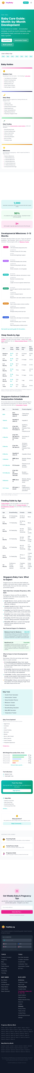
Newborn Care (7, 74)
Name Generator (5, 991)
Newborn (3, 1046)
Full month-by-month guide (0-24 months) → (13, 329)
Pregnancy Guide (22, 982)
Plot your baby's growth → (17, 765)
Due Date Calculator (23, 957)
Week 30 (13, 1035)
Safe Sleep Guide (8, 104)
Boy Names (4, 980)
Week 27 (27, 1033)
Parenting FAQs (22, 986)
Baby (2, 961)
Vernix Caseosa (7, 738)
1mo (8, 56)
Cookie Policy (22, 1013)
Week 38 (22, 1037)
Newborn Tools (8, 774)
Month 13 (3, 1049)
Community (4, 970)
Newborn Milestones (9, 156)
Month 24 (28, 1051)
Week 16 (8, 1031)
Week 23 (8, 1033)
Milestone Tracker (24, 242)
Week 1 (3, 1027)
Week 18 (17, 1031)
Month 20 (8, 1051)
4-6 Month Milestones (9, 159)
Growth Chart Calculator (11, 695)
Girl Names (4, 982)
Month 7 (3, 1047)
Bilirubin (6, 734)
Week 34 (3, 1037)
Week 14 (30, 1029)
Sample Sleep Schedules (10, 106)
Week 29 (8, 1035)
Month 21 (13, 1051)
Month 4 (21, 1046)
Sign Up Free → (17, 790)
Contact (20, 1004)
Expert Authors (22, 995)
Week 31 (18, 1035)
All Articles (21, 980)
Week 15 (3, 1031)
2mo (12, 56)
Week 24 (13, 1033)
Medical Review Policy (24, 999)
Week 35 (8, 1037)
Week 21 (31, 1031)
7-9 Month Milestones (9, 161)
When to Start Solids (9, 133)
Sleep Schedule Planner (21, 341)
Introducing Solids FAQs (9, 805)
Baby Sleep (6, 97)
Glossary (20, 1006)
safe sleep (27, 76)
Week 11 (16, 1029)
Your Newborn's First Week (10, 78)
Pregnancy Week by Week (8, 1025)
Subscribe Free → (17, 912)
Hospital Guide (22, 989)
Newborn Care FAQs (9, 800)
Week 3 (11, 1027)
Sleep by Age (7, 103)
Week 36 (13, 1037)
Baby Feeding (7, 124)
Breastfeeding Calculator (7, 506)
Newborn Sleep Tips (9, 81)
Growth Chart (7, 40)
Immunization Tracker (21, 40)
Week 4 (15, 1027)
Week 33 (27, 1035)
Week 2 (7, 1027)
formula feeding (14, 126)
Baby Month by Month (7, 1043)
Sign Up (26, 2)
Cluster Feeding (7, 730)
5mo (26, 56)
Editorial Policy (22, 997)
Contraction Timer (23, 964)
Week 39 (27, 1037)
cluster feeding (21, 126)
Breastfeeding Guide (9, 129)
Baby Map (4, 968)
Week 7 (28, 1027)
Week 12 (20, 1029)
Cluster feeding (5, 503)
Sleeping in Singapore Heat (10, 113)
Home (2, 14)
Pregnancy (4, 959)
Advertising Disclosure (24, 1015)
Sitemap (20, 1017)
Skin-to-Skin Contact (9, 736)
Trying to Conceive (6, 957)
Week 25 (17, 1033)
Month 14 (8, 1049)
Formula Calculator (21, 505)
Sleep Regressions (8, 108)
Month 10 (17, 1047)
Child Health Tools (9, 776)
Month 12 (26, 1047)
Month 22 (18, 1051)
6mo (31, 56)
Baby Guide (21, 984)
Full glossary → (6, 746)
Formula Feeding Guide (9, 131)
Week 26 (22, 1033)
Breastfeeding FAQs (9, 804)
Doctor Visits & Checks (9, 85)
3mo (17, 56)
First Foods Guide (8, 134)
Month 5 (25, 1046)
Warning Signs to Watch (9, 87)
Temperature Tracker (10, 712)
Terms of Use (21, 1010)
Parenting (3, 964)
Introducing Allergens (9, 136)
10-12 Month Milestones (9, 163)
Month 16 (18, 1049)
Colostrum (6, 725)
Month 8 (7, 1047)
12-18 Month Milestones (9, 164)
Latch (5, 728)
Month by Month (7, 44)
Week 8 (3, 1029)
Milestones (6, 150)
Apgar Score (7, 723)
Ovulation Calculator (23, 959)
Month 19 (3, 1051)
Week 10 (12, 1029)
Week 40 (3, 1039)
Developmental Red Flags (10, 166)
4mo (22, 56)
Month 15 (13, 1049)
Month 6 (30, 1046)
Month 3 (17, 1046)
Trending (3, 973)
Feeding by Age (8, 140)
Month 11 (21, 1047)
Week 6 (23, 1027)
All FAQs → (5, 808)
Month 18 (27, 1049)
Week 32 (22, 1035)
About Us (20, 1002)
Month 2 (12, 1046)
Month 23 (23, 1051)
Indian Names (4, 989)
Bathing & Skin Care (8, 83)
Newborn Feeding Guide (10, 80)
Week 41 (8, 1039)
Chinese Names (5, 984)
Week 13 (25, 1029)
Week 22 (3, 1033)
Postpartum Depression (9, 742)
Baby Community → (17, 823)
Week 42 (13, 1039)
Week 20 (26, 1031)
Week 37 (18, 1037)
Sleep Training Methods (9, 110)
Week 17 (12, 1031)
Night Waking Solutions (9, 111)
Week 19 (21, 1031)
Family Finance (5, 966)
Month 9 (12, 1047)
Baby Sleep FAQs (8, 802)
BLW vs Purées (7, 138)
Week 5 (19, 1027)
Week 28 (3, 1035)
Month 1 (8, 1046)
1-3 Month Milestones (9, 157)
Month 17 (22, 1049)
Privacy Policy (22, 1008)
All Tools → (21, 968)
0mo (3, 56)
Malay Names (4, 986)
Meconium (6, 732)
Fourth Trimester (8, 740)
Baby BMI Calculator (10, 710)
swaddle (3, 339)
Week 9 (7, 1029)
